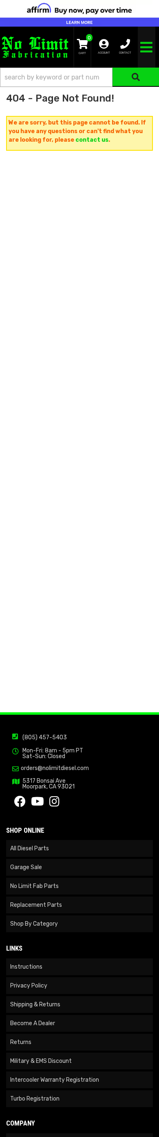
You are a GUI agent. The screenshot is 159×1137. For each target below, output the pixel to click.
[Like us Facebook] (20, 803)
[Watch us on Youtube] (37, 803)
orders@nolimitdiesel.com (55, 768)
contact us (91, 139)
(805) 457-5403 (44, 737)
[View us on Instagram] (54, 803)
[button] (79, 77)
